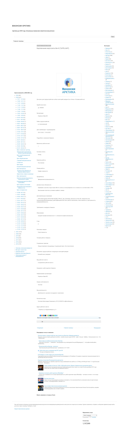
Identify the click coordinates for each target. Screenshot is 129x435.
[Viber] (52, 315)
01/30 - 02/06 (20, 221)
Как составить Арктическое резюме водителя (55, 386)
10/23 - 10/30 (20, 113)
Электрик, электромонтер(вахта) (24, 248)
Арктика (107, 55)
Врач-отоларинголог (22, 190)
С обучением (108, 174)
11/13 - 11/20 (20, 107)
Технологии (108, 205)
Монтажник (108, 112)
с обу (106, 172)
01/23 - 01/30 (20, 223)
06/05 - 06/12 (20, 142)
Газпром (107, 81)
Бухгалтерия (108, 67)
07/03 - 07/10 (20, 138)
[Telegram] (56, 315)
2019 (17, 235)
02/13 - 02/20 (20, 217)
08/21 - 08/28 (20, 123)
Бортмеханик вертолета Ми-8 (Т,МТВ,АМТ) (24, 182)
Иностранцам (108, 90)
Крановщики (108, 99)
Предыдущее (97, 327)
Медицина (108, 109)
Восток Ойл (108, 76)
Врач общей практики (22, 158)
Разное (107, 165)
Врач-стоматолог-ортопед (23, 149)
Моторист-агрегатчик (21, 249)
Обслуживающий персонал (109, 135)
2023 (17, 95)
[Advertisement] (45, 10)
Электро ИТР (108, 220)
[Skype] (55, 315)
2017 (17, 240)
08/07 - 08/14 (20, 127)
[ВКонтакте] (40, 315)
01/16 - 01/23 (20, 225)
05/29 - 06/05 (20, 144)
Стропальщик (108, 199)
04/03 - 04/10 (20, 202)
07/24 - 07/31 (20, 131)
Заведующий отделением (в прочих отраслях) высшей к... (24, 152)
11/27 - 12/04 (20, 103)
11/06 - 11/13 (20, 109)
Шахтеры (107, 215)
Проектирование (109, 148)
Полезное (107, 145)
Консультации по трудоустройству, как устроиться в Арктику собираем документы (58, 335)
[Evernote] (48, 315)
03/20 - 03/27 (20, 206)
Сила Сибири (108, 183)
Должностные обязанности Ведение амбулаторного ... (24, 171)
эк (106, 217)
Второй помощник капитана (24, 166)
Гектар (107, 83)
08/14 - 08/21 (20, 125)
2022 (17, 97)
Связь (106, 178)
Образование (108, 130)
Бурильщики (108, 66)
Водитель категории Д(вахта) (23, 253)
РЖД (106, 169)
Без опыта (108, 60)
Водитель (107, 73)
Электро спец (108, 222)
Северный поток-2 (110, 179)
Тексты (107, 203)
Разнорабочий (109, 167)
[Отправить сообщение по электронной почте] (42, 321)
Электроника (108, 224)
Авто (106, 50)
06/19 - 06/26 (20, 140)
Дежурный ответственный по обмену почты (24, 187)
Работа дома (108, 163)
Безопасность (108, 62)
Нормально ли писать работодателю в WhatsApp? (51, 373)
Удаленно (107, 211)
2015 (17, 244)
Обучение (107, 138)
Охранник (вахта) (20, 251)
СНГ (106, 190)
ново (106, 125)
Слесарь (107, 188)
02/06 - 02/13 (20, 219)
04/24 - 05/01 (20, 196)
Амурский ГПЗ (108, 53)
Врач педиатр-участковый (23, 184)
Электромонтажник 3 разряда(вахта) (21, 256)
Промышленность (109, 154)
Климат (107, 97)
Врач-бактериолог (21, 168)
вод (106, 71)
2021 (17, 231)
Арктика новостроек (49, 378)
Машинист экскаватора (108, 101)
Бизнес (107, 64)
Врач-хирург (20, 164)
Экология (107, 218)
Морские (107, 116)
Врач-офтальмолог (21, 176)
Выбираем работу (109, 78)
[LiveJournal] (50, 315)
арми (106, 57)
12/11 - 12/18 (20, 99)
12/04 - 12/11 (20, 101)
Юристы (107, 225)
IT (105, 227)
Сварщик (107, 176)
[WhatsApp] (53, 315)
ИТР (106, 94)
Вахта (106, 69)
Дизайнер (107, 85)
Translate (94, 417)
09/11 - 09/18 (20, 119)
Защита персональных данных (22, 408)
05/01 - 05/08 (20, 194)
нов (106, 123)
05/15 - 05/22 (20, 148)
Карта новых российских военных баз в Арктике (50, 341)
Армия (107, 59)
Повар (107, 143)
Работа (107, 162)
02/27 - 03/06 (20, 213)
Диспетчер (108, 86)
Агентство (108, 51)
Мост (106, 119)
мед (106, 107)
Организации (108, 139)
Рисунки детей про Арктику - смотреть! (48, 346)
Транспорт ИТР (109, 206)
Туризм (107, 209)
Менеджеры (108, 110)
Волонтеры (108, 75)
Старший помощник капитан (24, 160)
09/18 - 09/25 (20, 117)
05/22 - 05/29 (20, 146)
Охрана (107, 141)
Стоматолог (20, 162)
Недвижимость (109, 121)
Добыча (107, 88)
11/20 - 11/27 (20, 105)
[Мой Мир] (43, 315)
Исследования (109, 92)
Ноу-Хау (107, 128)
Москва (107, 117)
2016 (17, 242)
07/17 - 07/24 (20, 133)
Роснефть (107, 171)
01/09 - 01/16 (20, 227)
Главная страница (18, 41)
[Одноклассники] (42, 315)
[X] (45, 315)
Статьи (107, 191)
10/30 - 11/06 (20, 111)
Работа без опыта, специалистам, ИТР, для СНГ (51, 350)
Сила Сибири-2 (109, 184)
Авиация (107, 48)
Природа (107, 147)
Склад (107, 186)
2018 (17, 237)
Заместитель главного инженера (25, 174)
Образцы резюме (109, 132)
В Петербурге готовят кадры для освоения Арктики (50, 354)
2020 (17, 233)
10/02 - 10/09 (20, 115)
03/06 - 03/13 (20, 210)
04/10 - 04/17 (20, 200)
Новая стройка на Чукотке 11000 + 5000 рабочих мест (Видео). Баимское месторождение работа (68, 365)
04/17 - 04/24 (20, 198)
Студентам (108, 201)
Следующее (40, 327)
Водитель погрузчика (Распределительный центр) (50, 360)
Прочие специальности (109, 158)
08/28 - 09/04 (20, 121)
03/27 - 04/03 (20, 204)
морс (106, 114)
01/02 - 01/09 (20, 229)
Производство (109, 151)
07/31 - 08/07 (20, 129)
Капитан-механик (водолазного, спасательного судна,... (25, 178)
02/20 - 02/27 (20, 215)
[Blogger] (47, 315)
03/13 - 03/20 (20, 208)
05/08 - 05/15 (20, 192)
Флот (106, 213)
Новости (107, 126)
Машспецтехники (109, 104)
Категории (108, 95)
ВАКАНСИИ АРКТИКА (21, 26)
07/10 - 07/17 (20, 135)
